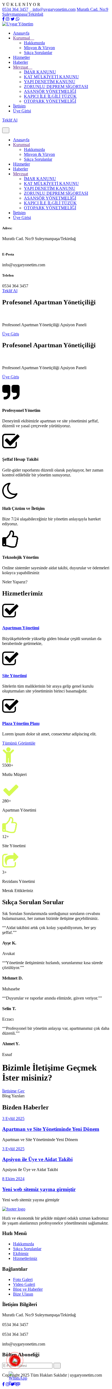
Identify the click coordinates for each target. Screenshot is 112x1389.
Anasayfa (21, 33)
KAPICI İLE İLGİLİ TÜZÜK (50, 96)
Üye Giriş (10, 334)
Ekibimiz (21, 1253)
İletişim (19, 106)
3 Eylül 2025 (13, 1118)
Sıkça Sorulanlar (38, 52)
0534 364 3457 (15, 9)
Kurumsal (22, 38)
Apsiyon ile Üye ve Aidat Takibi (37, 1159)
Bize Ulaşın (23, 1294)
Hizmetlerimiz (25, 1258)
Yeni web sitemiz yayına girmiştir (39, 1189)
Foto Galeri (23, 1279)
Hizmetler (21, 57)
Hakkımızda (34, 43)
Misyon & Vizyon (39, 47)
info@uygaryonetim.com (54, 9)
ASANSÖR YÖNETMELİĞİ (50, 91)
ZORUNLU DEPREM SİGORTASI (56, 86)
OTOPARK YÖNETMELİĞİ (50, 101)
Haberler (20, 62)
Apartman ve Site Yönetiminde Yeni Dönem (50, 1129)
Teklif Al (9, 120)
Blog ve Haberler (28, 1289)
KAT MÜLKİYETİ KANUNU (51, 77)
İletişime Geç (13, 1091)
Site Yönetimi (14, 675)
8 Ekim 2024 (13, 1178)
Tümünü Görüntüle (18, 743)
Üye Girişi (22, 111)
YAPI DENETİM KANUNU (49, 81)
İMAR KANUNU (40, 72)
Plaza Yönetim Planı (20, 723)
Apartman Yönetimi (20, 627)
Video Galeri (24, 1284)
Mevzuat (21, 67)
